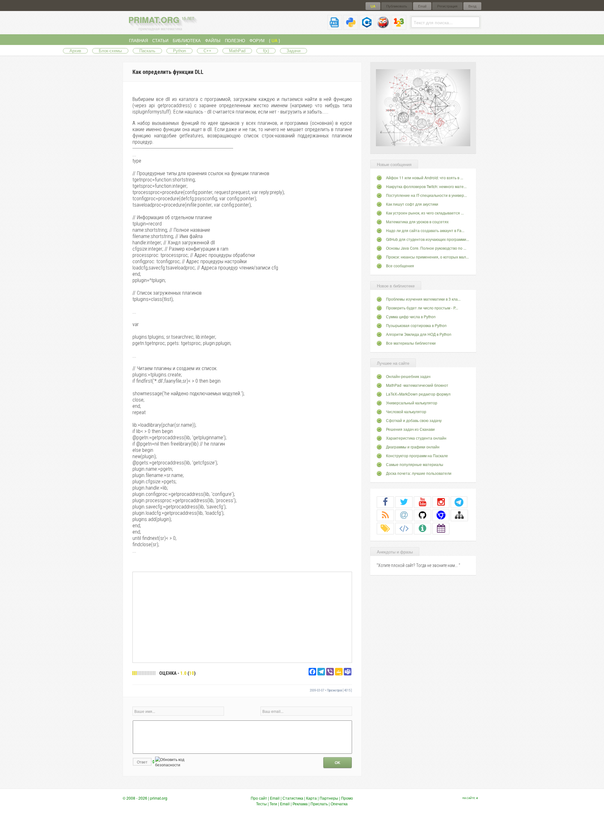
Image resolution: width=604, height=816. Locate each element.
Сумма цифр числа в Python (411, 316)
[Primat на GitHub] (422, 515)
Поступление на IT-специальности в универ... (426, 195)
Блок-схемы (110, 50)
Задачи (293, 50)
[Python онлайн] (350, 27)
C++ (207, 50)
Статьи (160, 40)
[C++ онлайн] (366, 27)
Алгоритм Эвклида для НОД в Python (418, 334)
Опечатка (339, 803)
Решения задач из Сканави (410, 429)
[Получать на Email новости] (404, 515)
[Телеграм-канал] (458, 502)
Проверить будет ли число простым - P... (422, 307)
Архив (75, 50)
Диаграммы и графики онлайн (412, 446)
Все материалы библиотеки (411, 343)
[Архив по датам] (441, 528)
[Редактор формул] (398, 27)
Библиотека (187, 40)
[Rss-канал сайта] (385, 515)
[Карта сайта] (459, 515)
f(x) (266, 50)
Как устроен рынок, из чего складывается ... (425, 212)
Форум (257, 40)
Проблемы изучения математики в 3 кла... (423, 299)
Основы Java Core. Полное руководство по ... (426, 248)
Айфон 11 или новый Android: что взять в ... (424, 177)
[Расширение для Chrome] (441, 515)
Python (179, 50)
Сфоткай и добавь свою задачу (414, 420)
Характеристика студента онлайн (416, 438)
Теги (273, 803)
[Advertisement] (242, 617)
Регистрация (447, 6)
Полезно (235, 40)
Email (422, 6)
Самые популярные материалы (414, 464)
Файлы (213, 40)
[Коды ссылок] (404, 528)
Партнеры (329, 798)
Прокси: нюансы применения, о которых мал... (427, 256)
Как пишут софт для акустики (412, 204)
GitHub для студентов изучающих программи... (427, 239)
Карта (311, 798)
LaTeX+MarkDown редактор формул (418, 394)
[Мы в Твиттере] (404, 502)
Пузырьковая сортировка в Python (416, 325)
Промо (347, 798)
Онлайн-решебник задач (408, 376)
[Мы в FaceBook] (385, 502)
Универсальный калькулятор (411, 402)
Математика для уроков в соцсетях (417, 221)
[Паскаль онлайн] (334, 27)
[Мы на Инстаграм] (441, 502)
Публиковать (396, 6)
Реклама (300, 803)
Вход (472, 6)
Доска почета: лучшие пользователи (418, 473)
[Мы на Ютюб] (422, 502)
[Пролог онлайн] (382, 27)
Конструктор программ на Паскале (417, 455)
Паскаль (147, 50)
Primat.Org (161, 19)
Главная (138, 40)
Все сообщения (400, 265)
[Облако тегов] (385, 528)
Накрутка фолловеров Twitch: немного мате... (426, 186)
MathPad (237, 50)
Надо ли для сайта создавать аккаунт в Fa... (425, 230)
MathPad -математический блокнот (417, 385)
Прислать (319, 803)
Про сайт (259, 798)
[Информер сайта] (422, 528)
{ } (274, 40)
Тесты (261, 803)
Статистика (292, 798)
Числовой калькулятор (406, 411)
